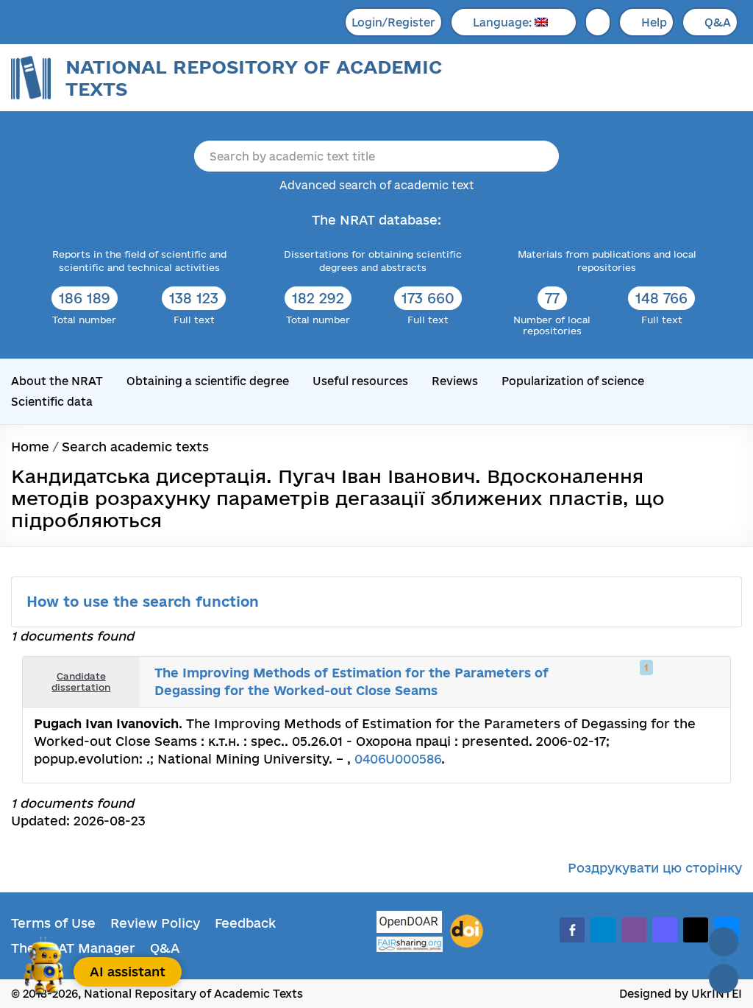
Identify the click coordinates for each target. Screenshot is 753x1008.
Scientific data (52, 401)
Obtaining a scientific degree (207, 381)
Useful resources (360, 381)
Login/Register (393, 22)
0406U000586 (397, 759)
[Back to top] (723, 941)
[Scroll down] (723, 978)
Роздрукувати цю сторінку (655, 868)
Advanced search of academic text (376, 185)
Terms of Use (53, 923)
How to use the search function (144, 601)
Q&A (717, 22)
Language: (504, 22)
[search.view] (642, 682)
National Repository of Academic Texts (253, 77)
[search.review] (691, 682)
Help (654, 22)
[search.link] (675, 682)
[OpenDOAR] (409, 924)
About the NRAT (57, 381)
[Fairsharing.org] (409, 944)
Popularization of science (573, 381)
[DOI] (466, 931)
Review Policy (155, 923)
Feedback (245, 923)
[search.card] (658, 682)
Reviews (455, 381)
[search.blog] (707, 682)
